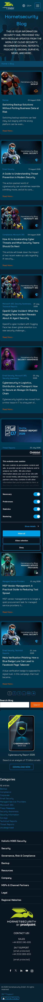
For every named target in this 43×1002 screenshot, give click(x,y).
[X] (16, 970)
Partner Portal (11, 998)
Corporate (4, 795)
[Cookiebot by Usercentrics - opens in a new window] (30, 452)
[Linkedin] (21, 970)
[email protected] (21, 950)
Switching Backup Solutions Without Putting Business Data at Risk (21, 108)
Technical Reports (10, 306)
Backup (5, 100)
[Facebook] (11, 970)
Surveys (4, 817)
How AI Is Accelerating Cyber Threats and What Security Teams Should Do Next (21, 243)
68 (28, 693)
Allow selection (21, 540)
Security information (9, 814)
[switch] (36, 502)
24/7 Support (7, 994)
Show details (30, 526)
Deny (21, 548)
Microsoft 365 (18, 235)
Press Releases (7, 808)
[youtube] (26, 970)
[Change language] (27, 5)
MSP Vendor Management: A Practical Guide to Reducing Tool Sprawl (20, 589)
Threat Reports (9, 448)
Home (4, 63)
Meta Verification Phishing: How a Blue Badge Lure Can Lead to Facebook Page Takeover (20, 661)
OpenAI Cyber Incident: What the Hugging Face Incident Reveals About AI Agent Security (20, 314)
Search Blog (6, 700)
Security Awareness (23, 304)
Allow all (21, 533)
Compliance (7, 235)
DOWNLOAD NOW (21, 767)
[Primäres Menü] (38, 6)
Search (36, 704)
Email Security (8, 169)
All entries (4, 785)
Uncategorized (7, 827)
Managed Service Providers (14, 581)
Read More (7, 131)
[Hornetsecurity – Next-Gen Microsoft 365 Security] (8, 6)
